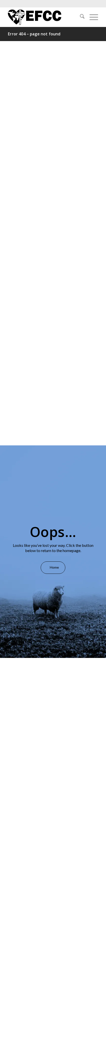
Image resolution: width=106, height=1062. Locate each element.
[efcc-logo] (44, 17)
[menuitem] (80, 17)
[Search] (80, 17)
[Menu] (91, 17)
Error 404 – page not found (34, 34)
